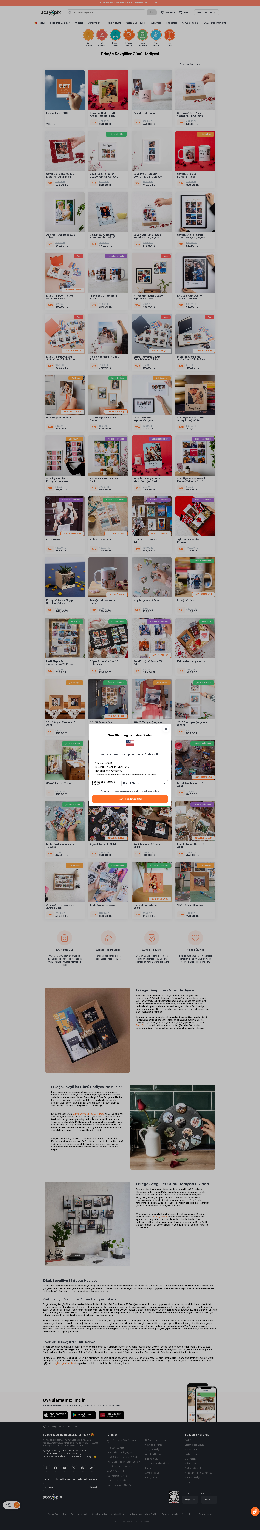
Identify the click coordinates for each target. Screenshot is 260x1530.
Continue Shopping (130, 799)
